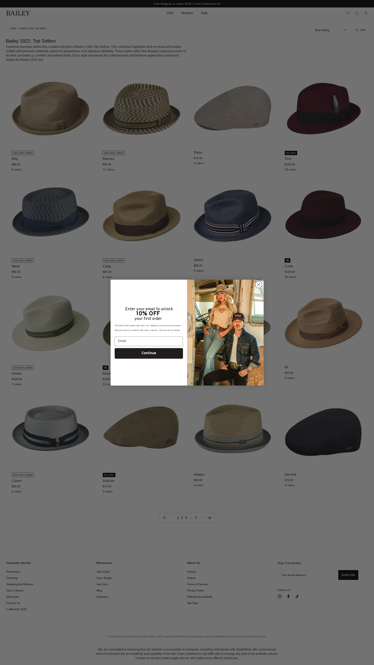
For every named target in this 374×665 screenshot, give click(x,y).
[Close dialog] (258, 284)
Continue (149, 353)
